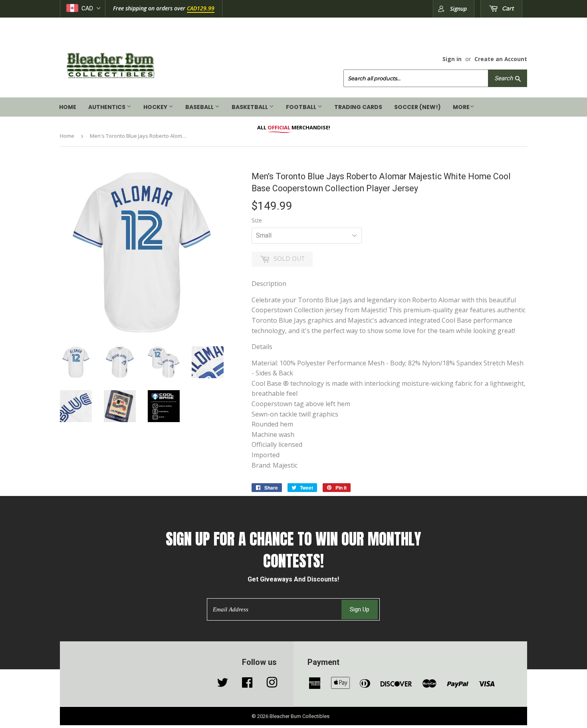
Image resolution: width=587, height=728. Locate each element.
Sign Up (359, 609)
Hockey (156, 107)
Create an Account (500, 59)
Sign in (452, 59)
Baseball (200, 107)
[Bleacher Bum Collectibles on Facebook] (247, 684)
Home (67, 107)
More (461, 107)
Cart (507, 8)
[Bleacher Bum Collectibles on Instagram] (272, 684)
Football (301, 107)
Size (257, 220)
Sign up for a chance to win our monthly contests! (293, 550)
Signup (458, 8)
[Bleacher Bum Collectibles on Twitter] (222, 684)
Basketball (250, 107)
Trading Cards (358, 107)
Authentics (107, 107)
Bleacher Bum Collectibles (299, 716)
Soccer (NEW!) (417, 107)
